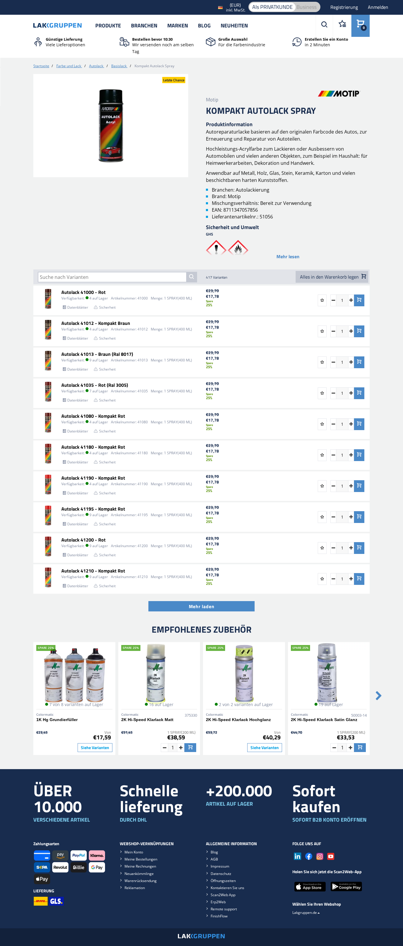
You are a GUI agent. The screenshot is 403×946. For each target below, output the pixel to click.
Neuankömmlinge (139, 873)
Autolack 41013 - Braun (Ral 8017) (97, 354)
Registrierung (344, 7)
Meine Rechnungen (140, 866)
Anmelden (378, 7)
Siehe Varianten (95, 748)
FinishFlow (219, 916)
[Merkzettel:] (342, 26)
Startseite (41, 65)
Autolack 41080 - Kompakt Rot (93, 415)
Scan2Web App (223, 894)
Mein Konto (133, 852)
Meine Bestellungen (140, 859)
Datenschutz (221, 873)
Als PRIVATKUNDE (272, 7)
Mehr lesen (287, 256)
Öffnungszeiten (223, 880)
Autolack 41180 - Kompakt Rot (93, 446)
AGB (214, 859)
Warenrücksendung (140, 880)
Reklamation (134, 887)
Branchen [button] (144, 25)
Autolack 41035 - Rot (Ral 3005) (94, 385)
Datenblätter (77, 307)
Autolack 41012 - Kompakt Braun (95, 323)
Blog (204, 25)
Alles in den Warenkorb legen (330, 276)
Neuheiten (234, 25)
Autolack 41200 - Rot (83, 539)
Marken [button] (177, 25)
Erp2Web (218, 901)
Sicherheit (107, 307)
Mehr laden (201, 606)
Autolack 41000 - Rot (83, 292)
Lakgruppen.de (304, 912)
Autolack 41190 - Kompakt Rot (93, 477)
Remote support (224, 909)
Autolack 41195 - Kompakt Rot (93, 508)
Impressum (220, 866)
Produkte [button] (108, 25)
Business (306, 7)
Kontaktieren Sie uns (227, 887)
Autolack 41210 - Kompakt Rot (93, 570)
